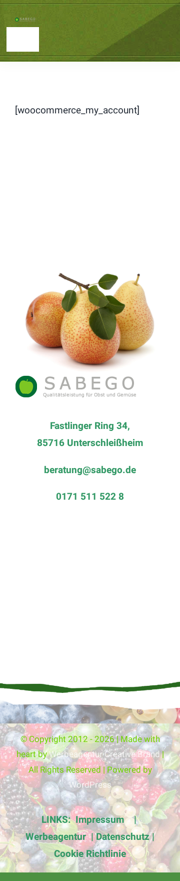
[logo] (27, 22)
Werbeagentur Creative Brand (104, 754)
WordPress (90, 785)
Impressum (101, 820)
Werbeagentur (56, 837)
